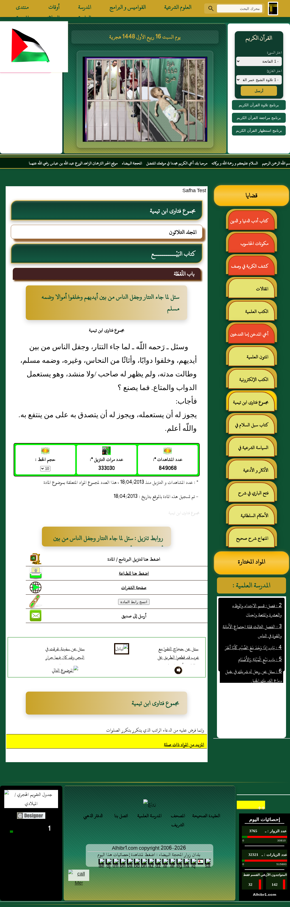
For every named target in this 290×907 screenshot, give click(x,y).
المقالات (262, 288)
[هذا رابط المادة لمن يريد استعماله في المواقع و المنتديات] (35, 601)
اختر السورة (274, 52)
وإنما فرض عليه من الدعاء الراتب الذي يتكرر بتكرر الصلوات (155, 730)
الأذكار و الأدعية (255, 470)
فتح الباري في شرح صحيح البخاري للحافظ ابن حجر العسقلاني (251, 495)
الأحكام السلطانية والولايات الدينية (257, 518)
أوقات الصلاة (53, 8)
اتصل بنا (121, 815)
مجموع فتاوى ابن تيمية (250, 402)
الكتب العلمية (256, 311)
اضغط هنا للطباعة (134, 573)
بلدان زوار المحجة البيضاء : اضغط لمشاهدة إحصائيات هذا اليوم (148, 854)
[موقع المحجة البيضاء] (146, 100)
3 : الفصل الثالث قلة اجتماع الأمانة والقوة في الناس (252, 620)
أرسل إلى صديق (133, 615)
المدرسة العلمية (84, 8)
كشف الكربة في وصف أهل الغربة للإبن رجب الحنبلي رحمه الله (252, 269)
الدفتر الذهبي (93, 815)
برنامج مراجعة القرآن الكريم (259, 118)
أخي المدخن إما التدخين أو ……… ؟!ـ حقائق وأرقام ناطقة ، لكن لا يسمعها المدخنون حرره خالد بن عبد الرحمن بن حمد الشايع (252, 337)
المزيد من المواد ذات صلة (184, 744)
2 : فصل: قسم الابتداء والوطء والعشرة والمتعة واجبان (257, 599)
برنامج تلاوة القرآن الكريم (259, 105)
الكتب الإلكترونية (253, 379)
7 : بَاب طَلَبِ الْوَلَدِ (266, 680)
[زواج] (149, 803)
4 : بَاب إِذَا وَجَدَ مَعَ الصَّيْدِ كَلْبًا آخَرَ (253, 636)
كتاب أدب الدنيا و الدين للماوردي (252, 223)
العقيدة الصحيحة (206, 815)
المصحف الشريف (178, 820)
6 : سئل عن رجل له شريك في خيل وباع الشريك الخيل (253, 664)
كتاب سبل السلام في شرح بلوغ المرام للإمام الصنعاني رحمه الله (254, 427)
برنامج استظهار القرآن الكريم (259, 130)
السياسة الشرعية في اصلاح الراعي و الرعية (256, 450)
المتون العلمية (257, 356)
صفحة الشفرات (133, 587)
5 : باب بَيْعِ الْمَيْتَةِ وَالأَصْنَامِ (260, 647)
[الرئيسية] (273, 8)
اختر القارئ (274, 70)
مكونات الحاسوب (254, 243)
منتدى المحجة (22, 8)
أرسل (259, 91)
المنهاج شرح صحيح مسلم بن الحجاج (255, 541)
